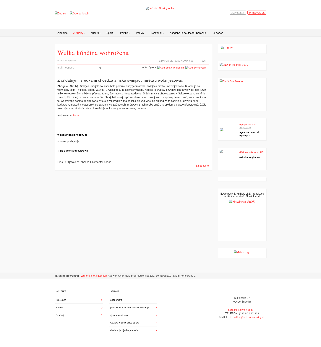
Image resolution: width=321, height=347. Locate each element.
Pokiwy (140, 33)
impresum (61, 299)
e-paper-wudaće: (248, 124)
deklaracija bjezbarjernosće (124, 330)
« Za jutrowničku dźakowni (72, 150)
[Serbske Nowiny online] (160, 8)
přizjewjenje (257, 12)
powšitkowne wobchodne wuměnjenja (129, 307)
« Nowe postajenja (68, 141)
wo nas (59, 307)
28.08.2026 (245, 127)
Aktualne (62, 33)
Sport (109, 33)
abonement (237, 12)
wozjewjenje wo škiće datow (124, 322)
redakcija (60, 314)
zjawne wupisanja (119, 314)
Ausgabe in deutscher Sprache (188, 33)
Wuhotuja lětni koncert (94, 275)
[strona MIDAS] (242, 252)
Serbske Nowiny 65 (181, 60)
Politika (124, 33)
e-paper (218, 33)
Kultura (95, 33)
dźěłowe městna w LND (251, 152)
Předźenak (156, 33)
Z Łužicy (78, 33)
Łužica (76, 115)
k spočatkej (202, 165)
